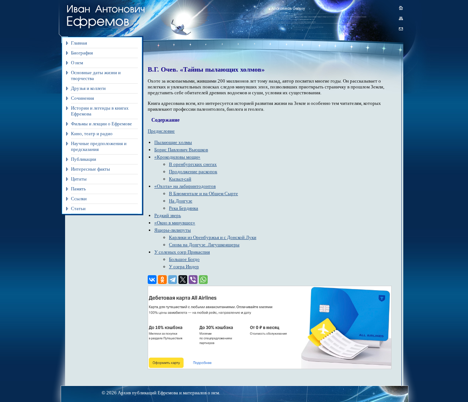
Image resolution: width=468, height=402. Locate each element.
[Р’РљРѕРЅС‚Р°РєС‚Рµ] (152, 279)
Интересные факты (90, 169)
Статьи (78, 208)
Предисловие (161, 131)
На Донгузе (180, 201)
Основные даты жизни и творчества (96, 75)
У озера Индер (184, 266)
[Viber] (193, 279)
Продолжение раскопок (193, 171)
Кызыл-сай (180, 179)
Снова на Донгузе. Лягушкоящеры (204, 244)
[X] (182, 279)
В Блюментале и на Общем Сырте (203, 193)
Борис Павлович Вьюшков (181, 149)
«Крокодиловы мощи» (177, 157)
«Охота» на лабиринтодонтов (185, 186)
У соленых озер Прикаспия (182, 252)
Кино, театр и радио (92, 133)
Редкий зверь (167, 215)
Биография (82, 53)
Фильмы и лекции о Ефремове (101, 123)
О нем (77, 62)
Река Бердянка (183, 208)
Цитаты (79, 179)
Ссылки (79, 198)
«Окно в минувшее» (174, 222)
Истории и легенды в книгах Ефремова (100, 111)
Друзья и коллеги (88, 88)
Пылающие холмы (173, 142)
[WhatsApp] (203, 279)
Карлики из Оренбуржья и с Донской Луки (212, 237)
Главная (79, 43)
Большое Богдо (184, 259)
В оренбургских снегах (193, 164)
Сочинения (82, 98)
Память (78, 188)
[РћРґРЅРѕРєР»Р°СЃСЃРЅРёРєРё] (162, 279)
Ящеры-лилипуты (172, 230)
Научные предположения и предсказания (99, 146)
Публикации (83, 159)
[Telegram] (172, 279)
